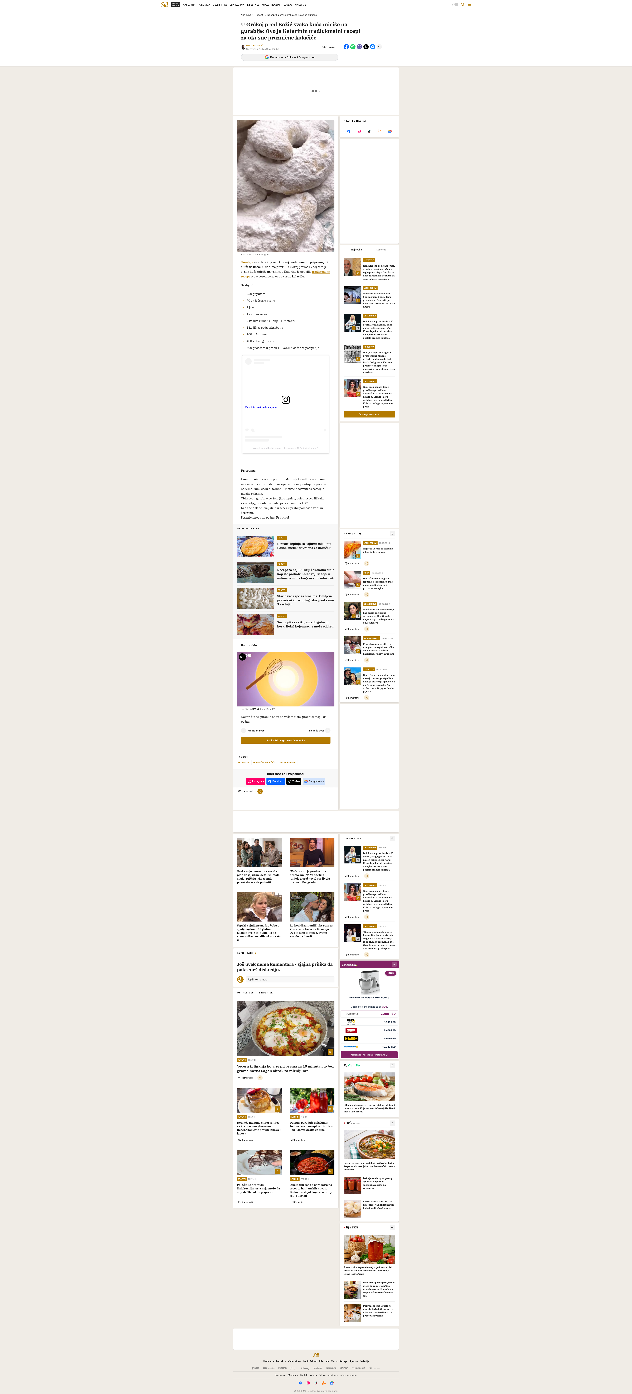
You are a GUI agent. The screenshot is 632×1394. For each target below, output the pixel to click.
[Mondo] (269, 1368)
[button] (329, 47)
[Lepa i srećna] (318, 1368)
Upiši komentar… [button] (258, 979)
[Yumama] (358, 1368)
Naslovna (246, 14)
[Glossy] (305, 1368)
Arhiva (313, 1375)
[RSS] (379, 131)
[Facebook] (349, 131)
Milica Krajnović (254, 45)
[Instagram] (359, 131)
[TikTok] (369, 131)
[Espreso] (282, 1368)
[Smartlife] (331, 1368)
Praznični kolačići (264, 762)
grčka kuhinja (287, 762)
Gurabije (247, 262)
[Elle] (293, 1368)
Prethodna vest (256, 730)
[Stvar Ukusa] (374, 1368)
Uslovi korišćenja (348, 1375)
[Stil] (164, 4)
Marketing (293, 1375)
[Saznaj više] (392, 1065)
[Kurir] (255, 1368)
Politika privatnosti (328, 1375)
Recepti (259, 14)
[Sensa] (344, 1368)
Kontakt (304, 1375)
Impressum (280, 1375)
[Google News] (390, 131)
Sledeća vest (316, 730)
